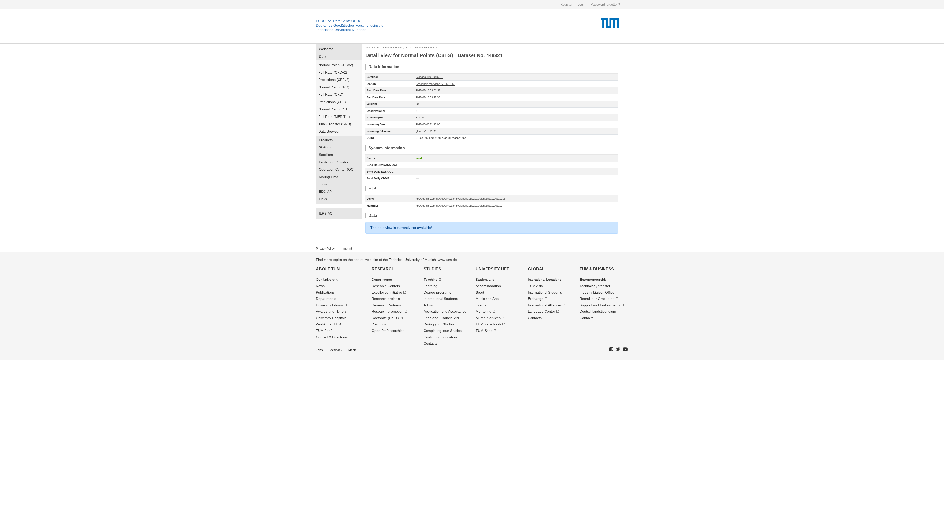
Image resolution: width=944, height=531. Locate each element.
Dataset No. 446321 (425, 47)
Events (481, 305)
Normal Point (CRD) (333, 87)
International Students (441, 299)
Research (383, 269)
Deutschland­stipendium (598, 311)
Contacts (430, 343)
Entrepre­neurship (593, 279)
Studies (432, 269)
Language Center (541, 311)
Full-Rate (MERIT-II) (334, 116)
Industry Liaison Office (597, 292)
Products (326, 140)
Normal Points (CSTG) (398, 47)
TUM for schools (488, 324)
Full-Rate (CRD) (330, 94)
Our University (327, 279)
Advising (430, 305)
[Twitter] (618, 349)
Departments (326, 299)
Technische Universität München (341, 30)
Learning (430, 286)
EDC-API (326, 191)
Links (323, 199)
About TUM (328, 269)
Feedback (335, 350)
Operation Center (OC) (336, 169)
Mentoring (483, 311)
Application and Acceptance (445, 311)
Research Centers (386, 286)
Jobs (319, 350)
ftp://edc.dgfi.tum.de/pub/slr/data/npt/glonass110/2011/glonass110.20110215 (460, 198)
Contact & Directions (332, 337)
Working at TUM (328, 324)
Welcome (326, 49)
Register (566, 4)
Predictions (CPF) (332, 102)
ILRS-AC (325, 213)
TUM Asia (535, 286)
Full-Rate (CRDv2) (332, 72)
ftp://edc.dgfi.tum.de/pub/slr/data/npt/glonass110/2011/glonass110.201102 (459, 205)
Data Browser (328, 131)
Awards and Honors (331, 311)
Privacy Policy (325, 248)
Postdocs (379, 324)
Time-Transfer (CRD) (334, 124)
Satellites (326, 155)
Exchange (535, 299)
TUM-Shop (484, 331)
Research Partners (386, 305)
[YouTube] (625, 349)
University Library (329, 305)
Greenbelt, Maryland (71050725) (435, 83)
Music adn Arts (487, 299)
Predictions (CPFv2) (334, 80)
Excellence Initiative (387, 292)
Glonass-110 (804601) (429, 76)
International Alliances (545, 305)
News (320, 286)
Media (352, 350)
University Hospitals (331, 318)
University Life (492, 269)
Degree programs (437, 292)
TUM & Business (597, 269)
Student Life (485, 279)
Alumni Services (488, 318)
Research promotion (387, 311)
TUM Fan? (324, 331)
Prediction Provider (333, 162)
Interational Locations (544, 279)
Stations (325, 147)
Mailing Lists (328, 177)
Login (581, 4)
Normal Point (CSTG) (335, 109)
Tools (323, 184)
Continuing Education (440, 337)
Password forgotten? (605, 4)
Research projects (386, 299)
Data (322, 56)
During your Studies (439, 324)
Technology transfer (595, 286)
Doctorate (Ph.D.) (385, 318)
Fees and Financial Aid (441, 318)
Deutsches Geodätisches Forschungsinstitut (350, 25)
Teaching (431, 279)
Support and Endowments (600, 305)
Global (536, 269)
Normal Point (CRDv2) (335, 65)
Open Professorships (388, 331)
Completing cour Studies (443, 331)
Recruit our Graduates (597, 299)
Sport (480, 292)
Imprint (347, 248)
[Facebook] (611, 349)
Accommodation (488, 286)
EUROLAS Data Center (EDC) (339, 21)
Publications (325, 292)
